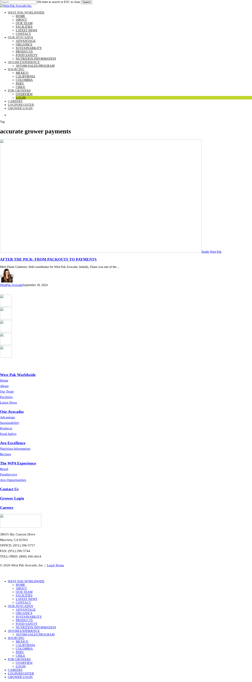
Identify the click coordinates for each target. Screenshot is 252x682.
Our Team (7, 391)
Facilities (6, 397)
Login (21, 666)
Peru (20, 652)
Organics (24, 613)
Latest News (8, 402)
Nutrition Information (15, 449)
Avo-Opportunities (13, 480)
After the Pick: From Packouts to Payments (48, 259)
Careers (15, 670)
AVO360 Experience (24, 631)
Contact (23, 602)
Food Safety (8, 434)
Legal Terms (55, 565)
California (25, 645)
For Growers (19, 659)
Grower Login (20, 677)
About (4, 386)
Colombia (24, 648)
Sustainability (9, 423)
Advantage (7, 417)
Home (4, 380)
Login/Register (21, 673)
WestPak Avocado (11, 285)
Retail (4, 469)
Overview (24, 662)
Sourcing (16, 638)
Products (6, 428)
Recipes (5, 454)
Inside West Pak (211, 251)
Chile (20, 655)
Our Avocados (20, 606)
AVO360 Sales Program (35, 634)
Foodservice (8, 474)
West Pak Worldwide (26, 581)
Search (86, 2)
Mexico (22, 641)
